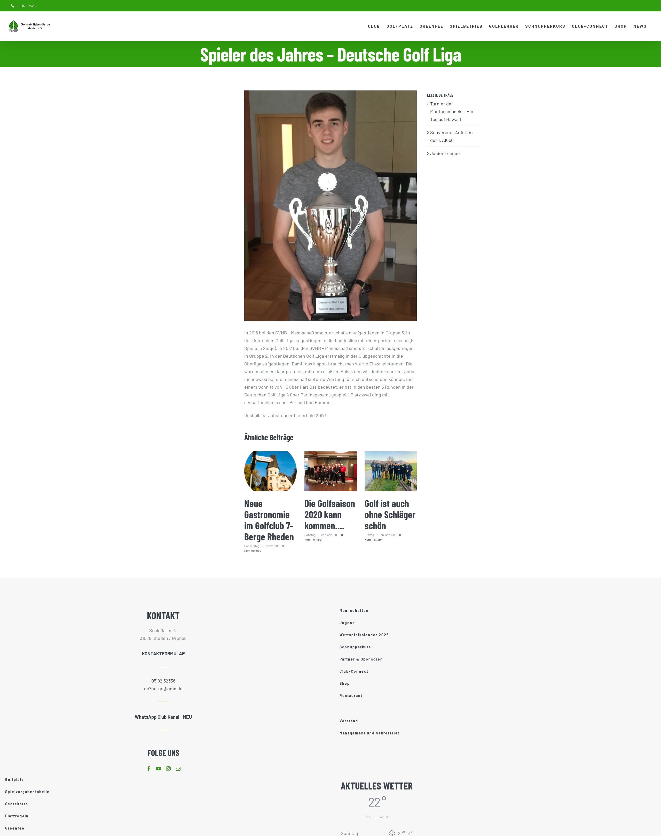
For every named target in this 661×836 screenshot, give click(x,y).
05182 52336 (163, 681)
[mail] (178, 768)
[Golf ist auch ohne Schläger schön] (391, 471)
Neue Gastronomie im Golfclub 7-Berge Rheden (269, 519)
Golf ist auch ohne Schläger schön (390, 514)
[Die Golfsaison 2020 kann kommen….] (330, 471)
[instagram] (168, 768)
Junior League (445, 153)
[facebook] (148, 768)
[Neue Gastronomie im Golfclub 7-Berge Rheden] (270, 471)
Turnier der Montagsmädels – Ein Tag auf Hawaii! (451, 111)
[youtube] (158, 768)
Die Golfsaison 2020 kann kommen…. (329, 514)
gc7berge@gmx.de (163, 688)
